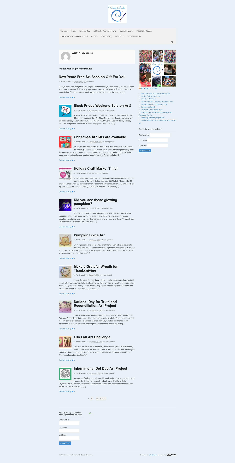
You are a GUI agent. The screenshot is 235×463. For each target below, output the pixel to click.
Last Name (143, 145)
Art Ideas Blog (84, 31)
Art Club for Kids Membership (105, 31)
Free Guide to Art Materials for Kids (74, 36)
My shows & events (149, 88)
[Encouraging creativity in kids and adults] (117, 22)
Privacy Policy (106, 36)
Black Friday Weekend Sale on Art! (102, 105)
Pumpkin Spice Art (89, 234)
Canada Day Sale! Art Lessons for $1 (154, 104)
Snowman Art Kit (134, 36)
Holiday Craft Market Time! (96, 168)
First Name (143, 140)
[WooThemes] (171, 455)
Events (91, 81)
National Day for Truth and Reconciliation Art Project (95, 303)
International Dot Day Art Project (100, 368)
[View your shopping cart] (172, 42)
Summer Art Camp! (148, 107)
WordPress (153, 455)
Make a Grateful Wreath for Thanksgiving (96, 268)
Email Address (144, 135)
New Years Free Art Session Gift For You (92, 76)
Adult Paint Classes (144, 31)
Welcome (64, 31)
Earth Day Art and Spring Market (152, 117)
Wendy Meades (66, 81)
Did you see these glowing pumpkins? (95, 201)
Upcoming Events (126, 31)
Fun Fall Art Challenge (92, 336)
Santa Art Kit (119, 36)
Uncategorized (109, 110)
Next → (102, 399)
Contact (94, 36)
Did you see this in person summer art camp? (157, 101)
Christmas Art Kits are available (100, 136)
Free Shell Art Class (148, 99)
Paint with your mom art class (151, 109)
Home (73, 31)
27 (97, 399)
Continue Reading (65, 97)
